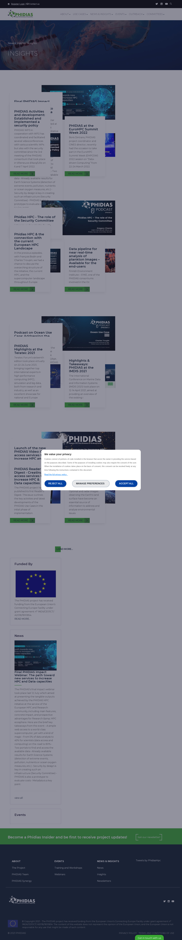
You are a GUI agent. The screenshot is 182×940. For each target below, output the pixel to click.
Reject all (55, 483)
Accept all (126, 483)
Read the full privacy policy (56, 474)
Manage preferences (91, 483)
